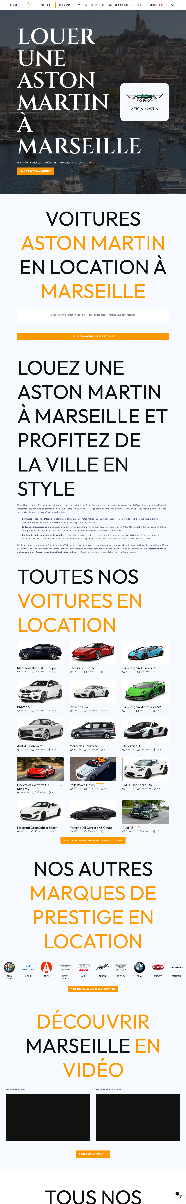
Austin (102, 976)
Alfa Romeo (9, 977)
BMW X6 (23, 707)
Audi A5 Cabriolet (30, 746)
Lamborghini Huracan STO (141, 668)
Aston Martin (65, 977)
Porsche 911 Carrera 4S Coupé (91, 827)
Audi (83, 976)
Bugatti (158, 976)
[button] (70, 5)
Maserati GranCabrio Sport (37, 827)
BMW (139, 976)
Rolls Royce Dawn (82, 785)
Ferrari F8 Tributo (82, 668)
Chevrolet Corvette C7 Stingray (33, 787)
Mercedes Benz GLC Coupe (36, 668)
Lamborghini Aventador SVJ (142, 707)
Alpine (28, 976)
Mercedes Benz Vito (84, 746)
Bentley (121, 976)
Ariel (46, 976)
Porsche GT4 (79, 707)
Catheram (176, 976)
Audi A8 (127, 827)
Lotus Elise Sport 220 (137, 785)
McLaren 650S (132, 746)
